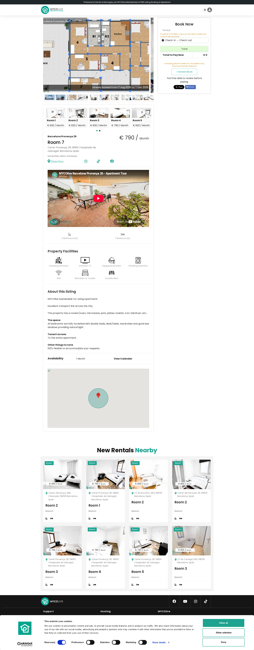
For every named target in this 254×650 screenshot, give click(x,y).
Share (191, 86)
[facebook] (174, 601)
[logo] (52, 9)
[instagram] (195, 601)
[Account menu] (207, 10)
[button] (151, 55)
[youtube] (185, 601)
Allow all (223, 623)
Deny (223, 642)
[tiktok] (205, 601)
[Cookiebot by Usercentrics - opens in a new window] (25, 644)
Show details (159, 642)
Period (166, 30)
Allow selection (224, 632)
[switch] (88, 642)
